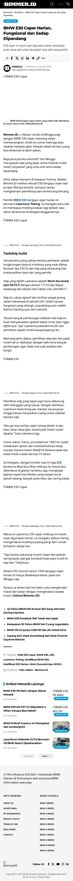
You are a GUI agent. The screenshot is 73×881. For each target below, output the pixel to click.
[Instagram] (63, 864)
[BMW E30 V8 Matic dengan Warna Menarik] (61, 694)
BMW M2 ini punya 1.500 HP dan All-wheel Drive (36, 630)
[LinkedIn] (67, 864)
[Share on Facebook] (11, 58)
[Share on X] (17, 58)
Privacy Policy (44, 877)
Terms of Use (29, 877)
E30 (59, 462)
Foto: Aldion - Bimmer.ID (33, 669)
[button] (51, 4)
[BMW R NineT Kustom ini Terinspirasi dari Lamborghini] (61, 726)
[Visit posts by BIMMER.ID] (7, 68)
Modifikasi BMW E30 (37, 659)
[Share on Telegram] (32, 58)
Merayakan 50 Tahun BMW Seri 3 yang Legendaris (38, 624)
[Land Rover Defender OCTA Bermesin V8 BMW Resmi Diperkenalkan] (61, 743)
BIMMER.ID (17, 66)
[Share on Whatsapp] (22, 58)
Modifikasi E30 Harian (16, 664)
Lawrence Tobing (13, 659)
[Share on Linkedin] (27, 58)
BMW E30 (20, 200)
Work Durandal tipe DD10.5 (46, 664)
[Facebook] (48, 864)
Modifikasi (10, 21)
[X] (53, 864)
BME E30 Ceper (27, 654)
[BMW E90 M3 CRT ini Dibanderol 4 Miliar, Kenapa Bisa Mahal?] (61, 710)
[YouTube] (58, 864)
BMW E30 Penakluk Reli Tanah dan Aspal (32, 618)
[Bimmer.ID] (20, 4)
